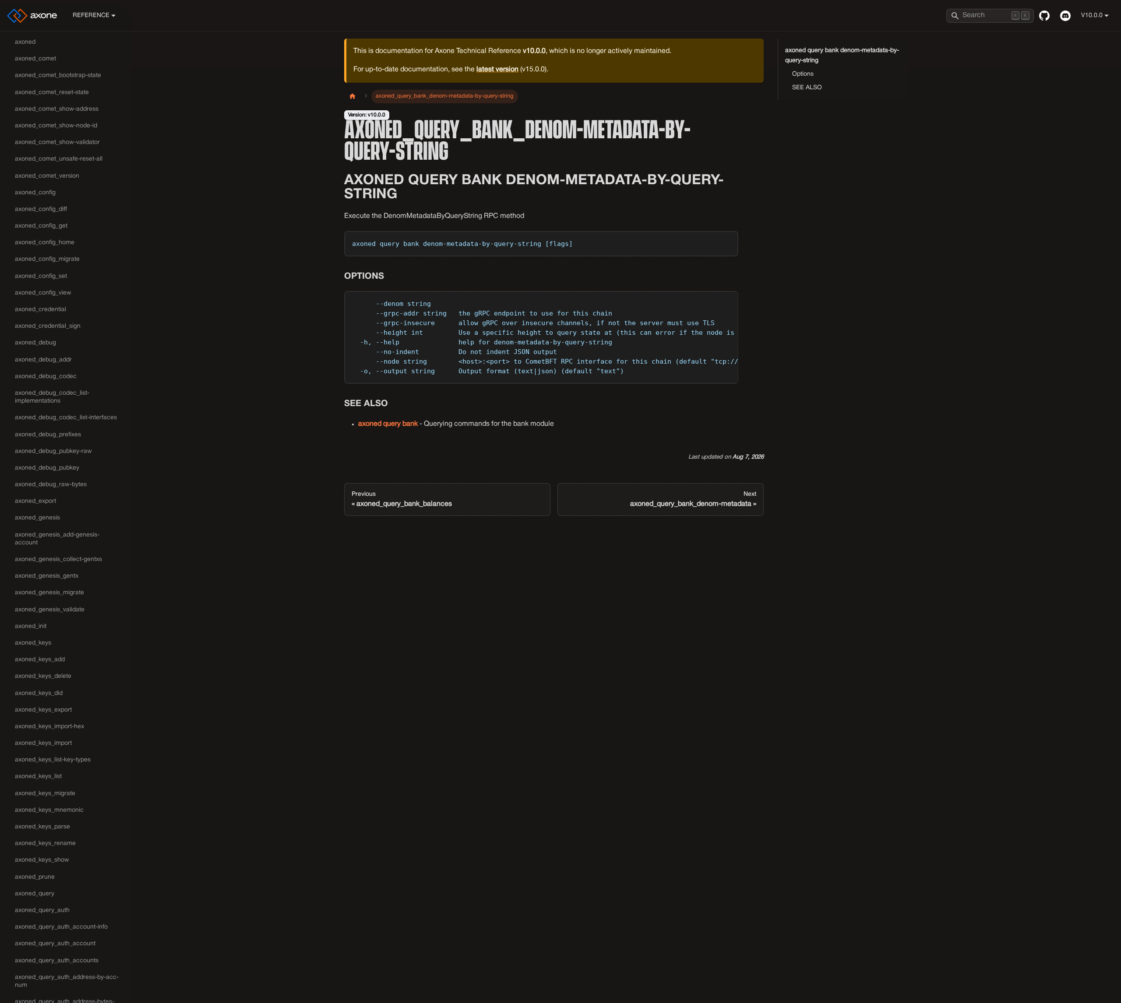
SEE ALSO (807, 88)
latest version (497, 70)
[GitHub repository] (1044, 16)
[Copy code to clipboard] (727, 242)
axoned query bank (388, 424)
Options (803, 74)
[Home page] (352, 96)
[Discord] (1065, 16)
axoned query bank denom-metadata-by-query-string (842, 55)
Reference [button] (91, 15)
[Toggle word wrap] (711, 302)
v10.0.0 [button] (1092, 15)
